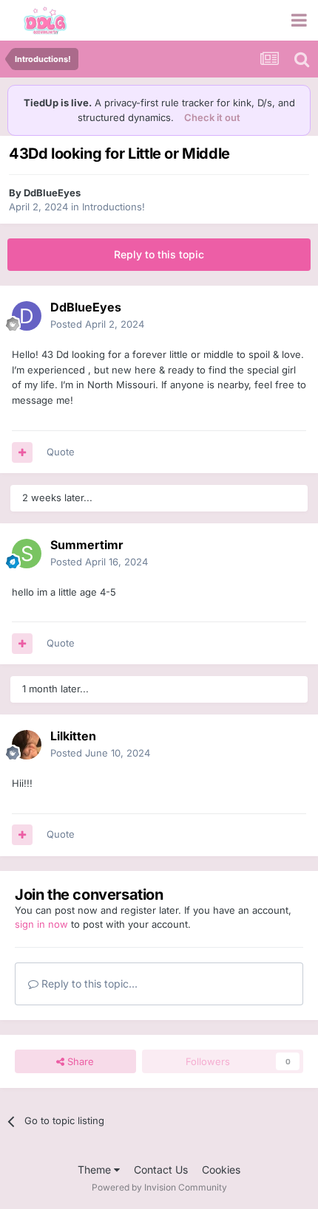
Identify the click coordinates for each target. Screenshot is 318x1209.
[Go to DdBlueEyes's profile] (26, 316)
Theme (96, 1169)
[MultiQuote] (22, 452)
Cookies (221, 1169)
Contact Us (161, 1169)
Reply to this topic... (88, 983)
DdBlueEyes (52, 193)
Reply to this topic (159, 254)
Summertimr (87, 544)
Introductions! (113, 207)
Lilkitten (73, 735)
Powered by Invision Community (159, 1187)
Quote (61, 452)
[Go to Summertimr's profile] (26, 553)
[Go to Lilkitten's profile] (26, 745)
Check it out (212, 117)
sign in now (41, 924)
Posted (97, 324)
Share (79, 1061)
